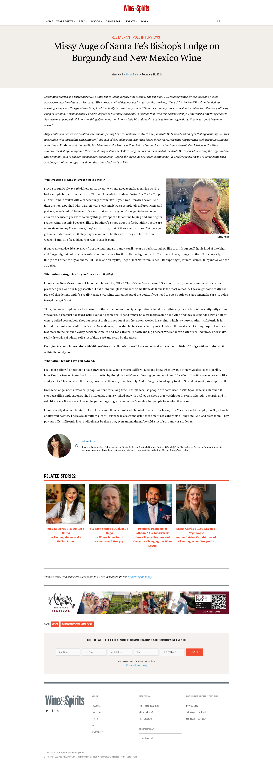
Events (130, 21)
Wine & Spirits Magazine (72, 752)
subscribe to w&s (146, 738)
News (55, 624)
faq (92, 725)
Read (82, 21)
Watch (95, 21)
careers (94, 718)
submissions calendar (196, 718)
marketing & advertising (149, 705)
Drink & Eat (113, 21)
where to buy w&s (146, 712)
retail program (145, 718)
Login (144, 21)
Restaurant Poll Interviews (136, 37)
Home (49, 21)
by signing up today (140, 577)
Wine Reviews (64, 21)
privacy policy (97, 732)
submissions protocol (196, 712)
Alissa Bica (131, 74)
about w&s (96, 705)
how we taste (192, 705)
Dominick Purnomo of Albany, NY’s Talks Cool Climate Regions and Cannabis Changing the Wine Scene (152, 537)
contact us (96, 712)
